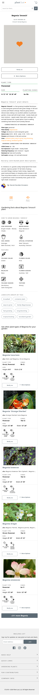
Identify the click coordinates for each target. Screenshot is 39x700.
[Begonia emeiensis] (19, 582)
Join (30, 642)
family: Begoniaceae (24, 305)
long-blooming (28, 138)
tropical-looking (6, 140)
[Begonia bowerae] (19, 471)
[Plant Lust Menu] (3, 2)
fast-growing (7, 311)
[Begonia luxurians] (19, 358)
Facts (11, 200)
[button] (32, 8)
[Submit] (36, 8)
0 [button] (36, 1)
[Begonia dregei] (19, 527)
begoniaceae (13, 130)
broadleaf (6, 299)
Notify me (19, 69)
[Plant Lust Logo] (20, 2)
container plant (9, 138)
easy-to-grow (19, 138)
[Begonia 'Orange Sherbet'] (19, 415)
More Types (28, 200)
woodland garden (17, 140)
